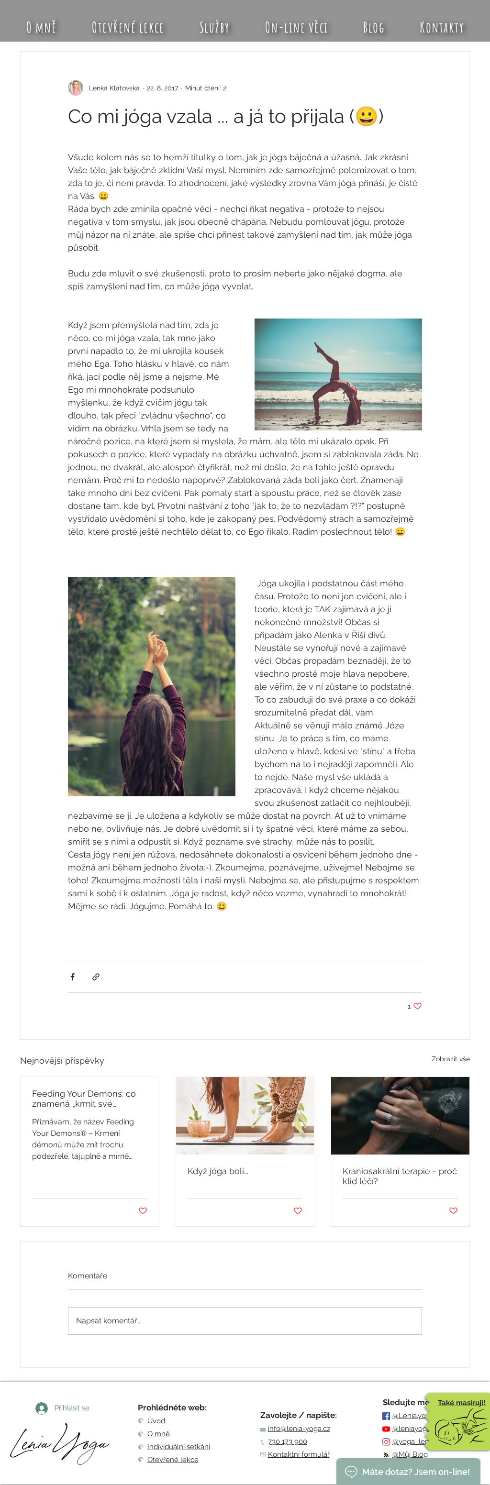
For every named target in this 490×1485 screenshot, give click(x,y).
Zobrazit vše (451, 1059)
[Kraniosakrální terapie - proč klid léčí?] (400, 1116)
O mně (158, 1434)
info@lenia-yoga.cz (299, 1428)
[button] (214, 27)
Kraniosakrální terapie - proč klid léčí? (400, 1176)
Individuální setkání (178, 1446)
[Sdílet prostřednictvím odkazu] (95, 976)
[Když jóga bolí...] (245, 1116)
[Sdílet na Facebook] (72, 976)
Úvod (156, 1421)
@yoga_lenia (413, 1441)
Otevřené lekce (173, 1459)
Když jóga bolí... (218, 1171)
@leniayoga (411, 1428)
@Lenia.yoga (413, 1415)
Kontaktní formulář (299, 1454)
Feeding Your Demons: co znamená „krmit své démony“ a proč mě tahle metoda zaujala (84, 1099)
